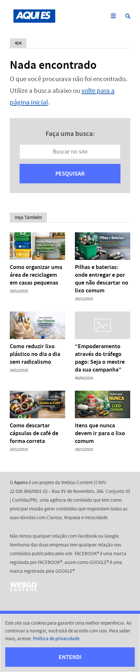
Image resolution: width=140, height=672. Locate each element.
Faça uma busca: (70, 133)
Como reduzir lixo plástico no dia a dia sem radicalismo (35, 354)
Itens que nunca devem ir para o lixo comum (100, 433)
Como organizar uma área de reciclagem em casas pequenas (36, 275)
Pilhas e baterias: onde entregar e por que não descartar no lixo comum (101, 278)
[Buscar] (127, 16)
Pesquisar (70, 173)
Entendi (70, 657)
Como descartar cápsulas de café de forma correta (34, 433)
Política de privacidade (56, 638)
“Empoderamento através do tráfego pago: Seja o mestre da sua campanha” (100, 357)
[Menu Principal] (113, 16)
